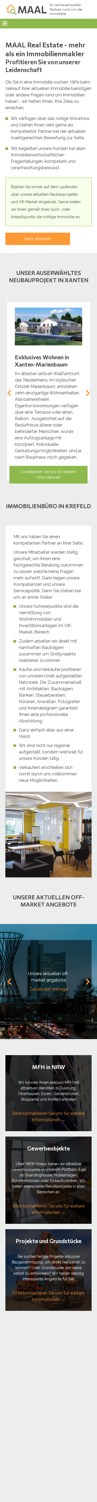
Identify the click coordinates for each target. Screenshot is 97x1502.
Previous (9, 393)
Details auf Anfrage (48, 989)
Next (88, 393)
